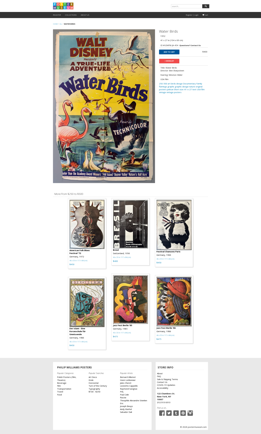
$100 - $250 (94, 391)
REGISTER (57, 15)
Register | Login (192, 15)
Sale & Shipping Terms (167, 379)
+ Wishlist (169, 61)
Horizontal (93, 383)
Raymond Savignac (128, 388)
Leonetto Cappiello (129, 385)
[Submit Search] (205, 6)
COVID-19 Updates (166, 385)
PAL (122, 391)
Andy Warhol (126, 409)
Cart (206, 15)
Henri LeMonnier (128, 380)
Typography (94, 388)
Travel (60, 391)
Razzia (123, 397)
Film (59, 385)
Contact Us (162, 382)
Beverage (61, 383)
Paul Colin (124, 394)
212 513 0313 (163, 402)
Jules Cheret (125, 383)
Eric (121, 403)
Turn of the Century (98, 385)
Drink (91, 380)
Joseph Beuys (126, 406)
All (61, 24)
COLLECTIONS (71, 15)
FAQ (159, 376)
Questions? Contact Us (190, 45)
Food (59, 394)
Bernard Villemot (128, 377)
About (160, 373)
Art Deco (93, 377)
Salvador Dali (126, 412)
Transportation (64, 388)
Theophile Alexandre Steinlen (133, 400)
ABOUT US (85, 15)
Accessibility (162, 388)
